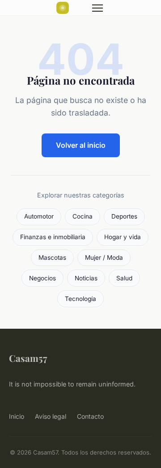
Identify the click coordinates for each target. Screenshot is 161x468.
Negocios (42, 278)
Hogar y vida (122, 236)
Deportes (124, 216)
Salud (124, 278)
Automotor (39, 216)
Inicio (16, 416)
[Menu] (97, 8)
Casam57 (28, 358)
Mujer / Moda (104, 257)
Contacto (90, 416)
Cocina (82, 216)
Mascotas (52, 257)
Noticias (86, 278)
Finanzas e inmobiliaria (52, 236)
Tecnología (80, 298)
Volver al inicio (81, 145)
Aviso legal (50, 416)
